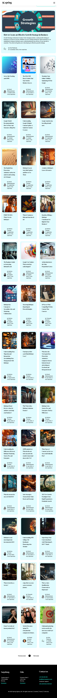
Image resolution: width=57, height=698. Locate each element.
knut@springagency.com (45, 679)
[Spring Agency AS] (7, 2)
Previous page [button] (22, 655)
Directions (3, 683)
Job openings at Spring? (45, 683)
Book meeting (10, 42)
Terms (40, 691)
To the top (46, 691)
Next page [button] (36, 655)
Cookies (36, 691)
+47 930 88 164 (43, 677)
